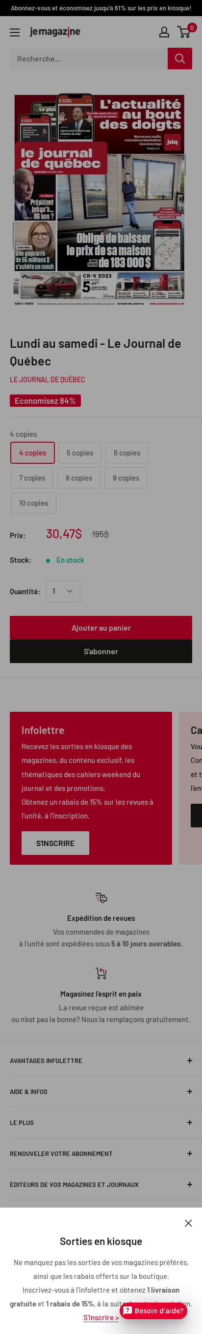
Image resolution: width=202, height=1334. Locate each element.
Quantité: (25, 591)
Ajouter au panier (101, 627)
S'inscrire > (101, 1317)
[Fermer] (188, 1222)
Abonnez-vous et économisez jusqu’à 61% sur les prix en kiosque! (101, 8)
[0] (184, 32)
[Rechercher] (180, 58)
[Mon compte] (164, 32)
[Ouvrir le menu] (15, 32)
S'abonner (101, 651)
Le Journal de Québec (47, 379)
